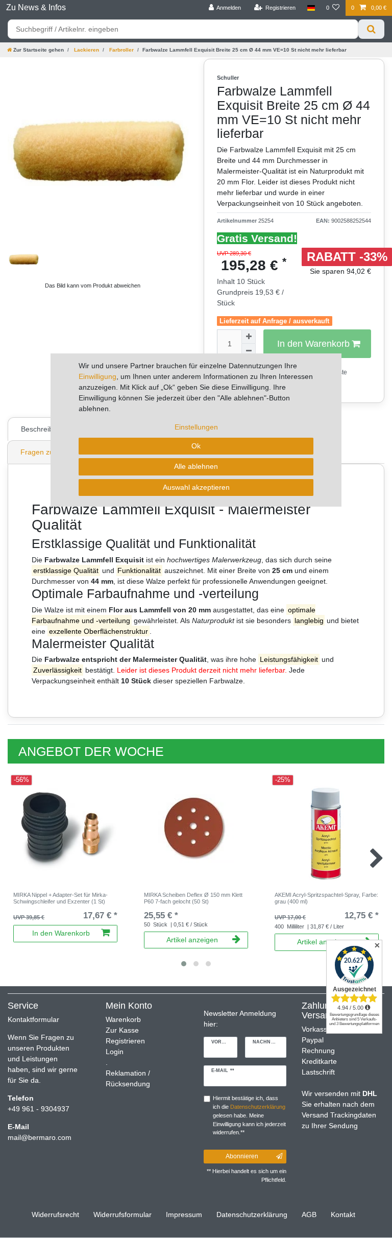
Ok (196, 446)
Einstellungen (196, 427)
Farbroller (121, 50)
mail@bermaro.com (39, 1137)
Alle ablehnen (196, 466)
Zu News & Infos (36, 7)
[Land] (310, 8)
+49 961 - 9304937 (38, 1109)
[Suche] (371, 29)
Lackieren (85, 50)
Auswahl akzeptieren (196, 487)
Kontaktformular (33, 1019)
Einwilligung (97, 376)
